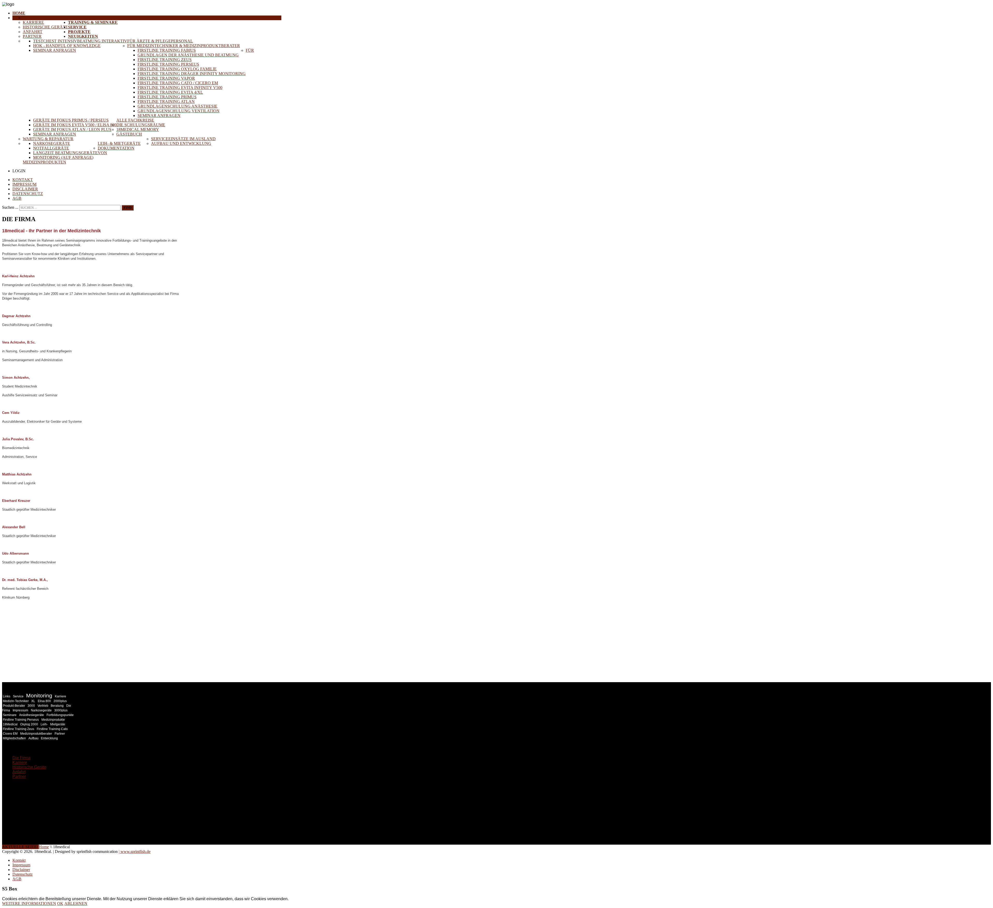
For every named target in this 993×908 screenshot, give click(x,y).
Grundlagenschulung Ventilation (179, 111)
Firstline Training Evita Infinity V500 (180, 87)
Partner (32, 36)
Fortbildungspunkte (60, 715)
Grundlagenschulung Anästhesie (177, 106)
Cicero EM (10, 733)
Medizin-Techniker (16, 701)
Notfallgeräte (51, 148)
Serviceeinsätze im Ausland (183, 139)
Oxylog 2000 (29, 724)
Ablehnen (75, 903)
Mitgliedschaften (14, 738)
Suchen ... (10, 207)
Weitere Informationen (29, 903)
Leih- (45, 724)
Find (128, 208)
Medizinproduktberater (36, 733)
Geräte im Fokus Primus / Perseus (71, 120)
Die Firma (33, 18)
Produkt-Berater (14, 706)
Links (6, 696)
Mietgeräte (57, 724)
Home (18, 13)
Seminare (10, 715)
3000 (31, 706)
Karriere (33, 22)
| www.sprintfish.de (135, 851)
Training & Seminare (93, 22)
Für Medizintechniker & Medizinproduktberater (183, 45)
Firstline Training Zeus (165, 59)
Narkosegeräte (51, 143)
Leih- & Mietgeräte (119, 143)
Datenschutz (27, 193)
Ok (60, 903)
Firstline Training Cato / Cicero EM (178, 83)
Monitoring (39, 695)
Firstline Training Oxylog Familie (177, 69)
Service (77, 27)
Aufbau (33, 738)
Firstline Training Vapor (166, 78)
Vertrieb (43, 706)
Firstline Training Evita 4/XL (170, 92)
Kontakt (22, 179)
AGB (16, 198)
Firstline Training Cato (52, 729)
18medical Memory (137, 129)
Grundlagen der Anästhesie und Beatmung (188, 55)
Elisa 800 (44, 701)
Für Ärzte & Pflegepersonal (160, 41)
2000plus (60, 701)
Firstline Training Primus (167, 97)
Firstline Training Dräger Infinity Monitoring (192, 73)
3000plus (60, 710)
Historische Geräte (45, 27)
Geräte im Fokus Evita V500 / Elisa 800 (74, 125)
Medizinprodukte (53, 719)
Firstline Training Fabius (167, 50)
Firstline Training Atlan (166, 101)
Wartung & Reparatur (48, 139)
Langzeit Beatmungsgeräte (65, 153)
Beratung (57, 706)
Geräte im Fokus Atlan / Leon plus (72, 129)
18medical (80, 18)
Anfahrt (32, 31)
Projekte (79, 31)
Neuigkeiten (83, 36)
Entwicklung (49, 738)
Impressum (24, 184)
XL (33, 701)
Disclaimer (25, 189)
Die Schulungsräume (140, 125)
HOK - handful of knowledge (67, 45)
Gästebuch (129, 134)
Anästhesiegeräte (31, 715)
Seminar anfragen (54, 50)
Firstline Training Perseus (168, 64)
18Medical (10, 724)
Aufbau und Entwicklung (181, 143)
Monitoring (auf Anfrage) (63, 157)
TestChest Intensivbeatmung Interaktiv (80, 41)
